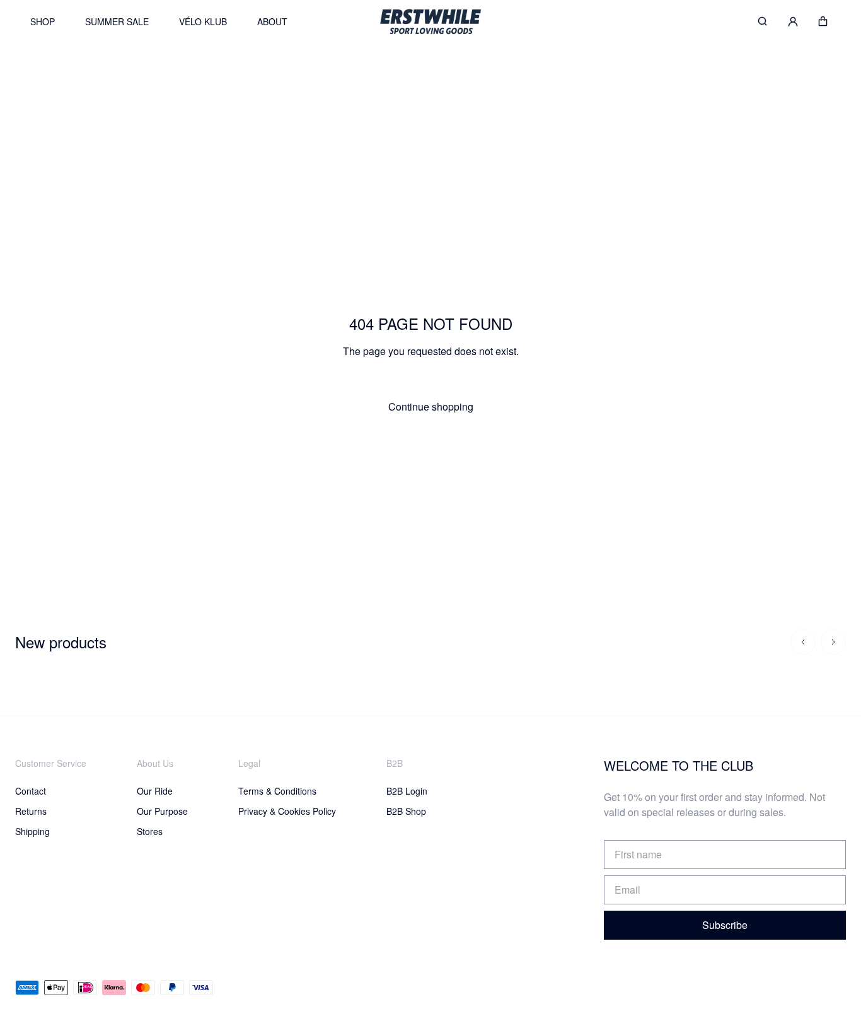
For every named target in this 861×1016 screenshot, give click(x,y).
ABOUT (272, 21)
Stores (150, 831)
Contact (30, 791)
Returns (31, 811)
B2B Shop (406, 811)
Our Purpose (162, 811)
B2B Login (406, 791)
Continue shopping (430, 406)
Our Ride (155, 791)
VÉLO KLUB (203, 21)
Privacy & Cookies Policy (287, 811)
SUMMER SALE (117, 21)
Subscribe (725, 925)
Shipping (32, 831)
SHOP (42, 21)
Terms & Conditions (277, 791)
